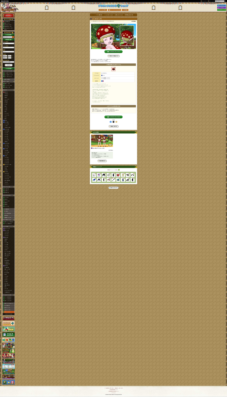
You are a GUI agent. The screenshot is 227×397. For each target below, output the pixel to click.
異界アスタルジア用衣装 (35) (9, 221)
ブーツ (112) (6, 157)
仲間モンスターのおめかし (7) (8, 303)
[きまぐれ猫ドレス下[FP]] (118, 180)
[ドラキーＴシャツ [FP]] (99, 175)
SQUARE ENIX (5, 1)
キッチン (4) (6, 256)
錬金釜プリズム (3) (7, 307)
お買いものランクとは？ (119, 14)
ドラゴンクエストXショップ (113, 6)
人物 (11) (6, 199)
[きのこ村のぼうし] (113, 69)
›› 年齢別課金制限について (113, 389)
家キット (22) (7, 230)
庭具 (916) (6, 265)
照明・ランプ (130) (7, 253)
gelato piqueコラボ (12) (7, 24)
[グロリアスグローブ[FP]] (109, 175)
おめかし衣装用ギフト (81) (7, 219)
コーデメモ (221, 8)
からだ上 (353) (7, 129)
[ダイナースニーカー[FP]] (109, 180)
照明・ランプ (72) (7, 269)
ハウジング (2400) (5, 226)
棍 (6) (5, 106)
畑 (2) (5, 286)
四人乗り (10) (7, 192)
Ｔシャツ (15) (7, 139)
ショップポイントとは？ (109, 14)
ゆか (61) (6, 249)
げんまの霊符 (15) (7, 305)
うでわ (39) (6, 150)
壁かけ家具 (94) (7, 260)
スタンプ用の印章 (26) (7, 213)
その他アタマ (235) (7, 127)
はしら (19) (6, 283)
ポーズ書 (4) (6, 211)
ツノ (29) (6, 125)
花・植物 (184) (7, 267)
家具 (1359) (6, 237)
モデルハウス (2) (7, 228)
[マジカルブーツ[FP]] (123, 175)
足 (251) (6, 155)
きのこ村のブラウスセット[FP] (98, 148)
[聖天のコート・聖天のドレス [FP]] (118, 175)
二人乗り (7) (6, 190)
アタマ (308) (6, 122)
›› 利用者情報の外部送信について (113, 391)
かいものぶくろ (221, 5)
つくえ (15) (6, 276)
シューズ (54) (7, 159)
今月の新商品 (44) (7, 21)
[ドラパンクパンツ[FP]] (113, 175)
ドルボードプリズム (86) (6, 186)
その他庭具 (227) (7, 292)
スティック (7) (7, 99)
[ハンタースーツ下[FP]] (104, 180)
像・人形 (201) (7, 272)
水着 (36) (6, 141)
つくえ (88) (6, 244)
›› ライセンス (113, 392)
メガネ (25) (6, 166)
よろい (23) (6, 136)
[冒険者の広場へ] (7, 9)
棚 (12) (6, 274)
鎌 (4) (5, 118)
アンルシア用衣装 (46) (8, 223)
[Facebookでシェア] (111, 122)
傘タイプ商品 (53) (7, 180)
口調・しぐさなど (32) (8, 300)
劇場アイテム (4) (6, 23)
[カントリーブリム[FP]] (133, 175)
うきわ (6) (6, 182)
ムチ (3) (6, 109)
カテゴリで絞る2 (5, 45)
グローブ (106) (7, 152)
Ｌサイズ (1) (6, 235)
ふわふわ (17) (7, 173)
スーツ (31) (6, 134)
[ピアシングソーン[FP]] (113, 180)
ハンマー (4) (6, 113)
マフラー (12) (7, 178)
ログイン (8, 15)
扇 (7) (5, 111)
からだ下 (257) (7, 143)
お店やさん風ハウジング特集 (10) (8, 29)
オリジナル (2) (7, 206)
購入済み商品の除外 (6, 60)
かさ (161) (6, 171)
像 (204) (6, 258)
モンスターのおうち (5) (8, 290)
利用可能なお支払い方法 (129, 14)
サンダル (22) (7, 162)
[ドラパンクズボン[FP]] (133, 180)
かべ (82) (6, 281)
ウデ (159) (6, 148)
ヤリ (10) (6, 102)
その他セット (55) (7, 87)
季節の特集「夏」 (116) (7, 26)
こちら (109, 111)
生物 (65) (6, 204)
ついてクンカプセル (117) (6, 195)
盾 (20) (6, 120)
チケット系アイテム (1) (8, 76)
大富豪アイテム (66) (7, 309)
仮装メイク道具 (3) (7, 79)
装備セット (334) (7, 83)
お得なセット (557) (6, 81)
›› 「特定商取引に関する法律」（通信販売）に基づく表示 (113, 388)
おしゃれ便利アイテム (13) (9, 74)
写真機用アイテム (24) (7, 217)
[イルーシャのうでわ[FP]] (128, 175)
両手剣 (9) (6, 95)
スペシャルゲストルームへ (8, 318)
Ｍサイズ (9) (6, 233)
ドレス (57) (6, 132)
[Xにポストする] (113, 122)
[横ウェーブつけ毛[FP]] (94, 175)
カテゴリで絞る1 (5, 41)
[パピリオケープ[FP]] (104, 175)
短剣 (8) (6, 97)
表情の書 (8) (6, 215)
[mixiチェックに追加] (116, 122)
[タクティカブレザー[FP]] (99, 180)
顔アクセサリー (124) (8, 164)
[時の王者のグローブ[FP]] (128, 180)
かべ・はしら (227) (7, 251)
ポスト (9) (6, 288)
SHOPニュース (221, 10)
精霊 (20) (6, 202)
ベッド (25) (6, 242)
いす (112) (6, 246)
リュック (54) (7, 175)
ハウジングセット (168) (8, 85)
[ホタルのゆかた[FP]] (123, 180)
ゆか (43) (6, 279)
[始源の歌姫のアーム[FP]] (94, 180)
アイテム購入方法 (99, 14)
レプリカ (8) (6, 197)
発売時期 (4, 54)
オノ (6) (6, 104)
